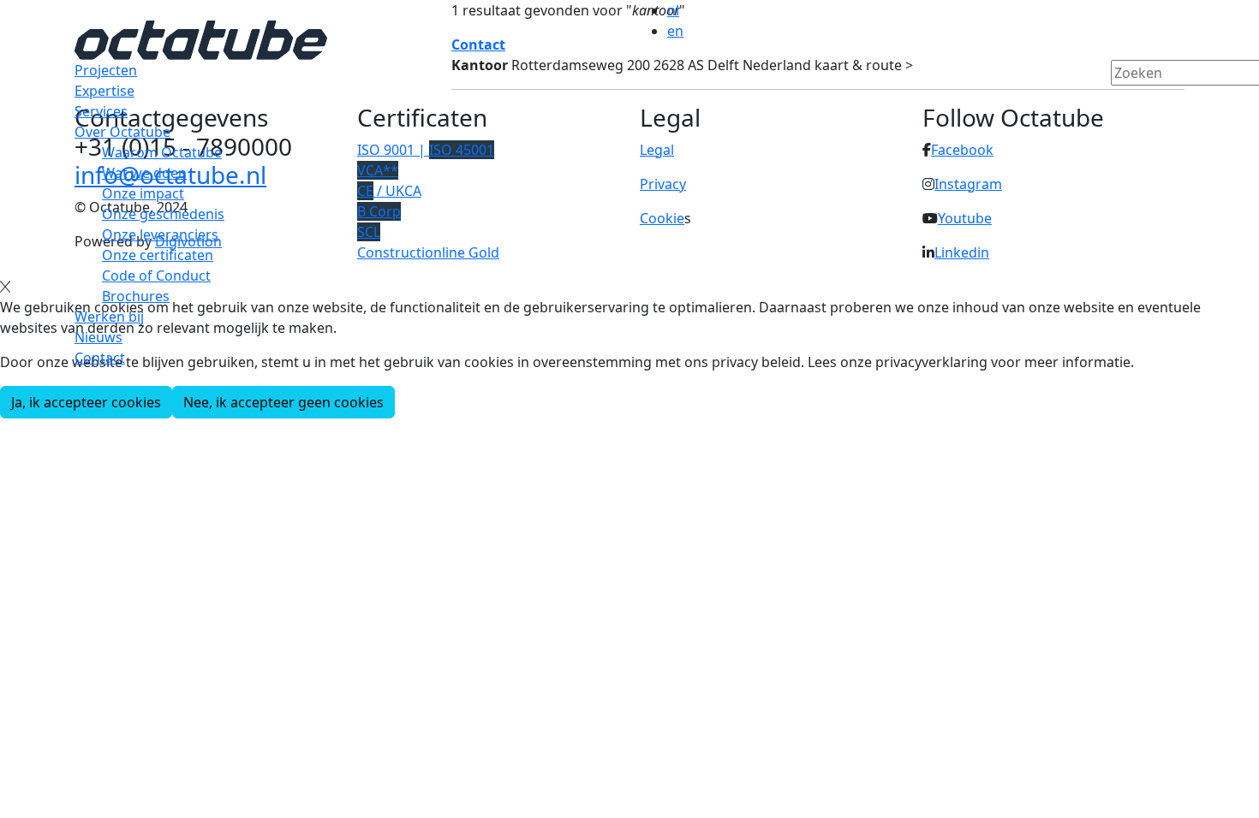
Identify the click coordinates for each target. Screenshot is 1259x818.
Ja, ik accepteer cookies (86, 402)
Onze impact (143, 193)
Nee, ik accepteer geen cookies (283, 402)
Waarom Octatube (162, 152)
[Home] (201, 38)
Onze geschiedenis (163, 213)
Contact (100, 357)
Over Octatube (122, 131)
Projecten (106, 70)
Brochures (136, 296)
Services (101, 111)
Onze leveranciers (160, 234)
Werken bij (109, 316)
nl (673, 10)
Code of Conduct (156, 275)
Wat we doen (144, 172)
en (675, 30)
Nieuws (98, 337)
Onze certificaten (157, 255)
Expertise (104, 90)
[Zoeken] (1122, 102)
